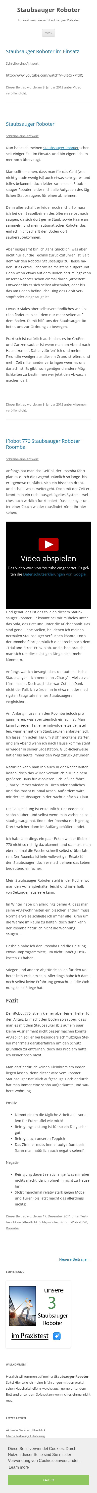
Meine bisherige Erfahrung (25, 1436)
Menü (48, 33)
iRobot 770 (79, 1222)
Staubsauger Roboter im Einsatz (42, 51)
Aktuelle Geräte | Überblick (26, 1430)
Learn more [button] (19, 1467)
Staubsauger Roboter (48, 10)
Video (77, 87)
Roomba (12, 1228)
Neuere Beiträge (75, 1259)
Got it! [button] (48, 1480)
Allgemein (80, 404)
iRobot (65, 1222)
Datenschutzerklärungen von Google (54, 574)
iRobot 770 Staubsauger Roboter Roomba (43, 444)
